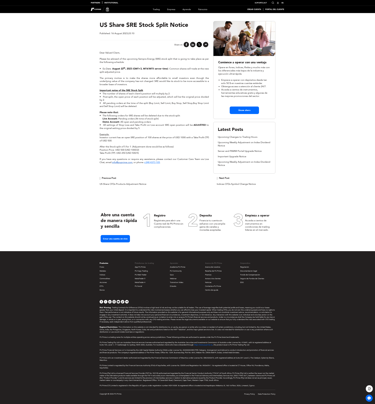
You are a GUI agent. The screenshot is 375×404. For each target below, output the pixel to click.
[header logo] (100, 9)
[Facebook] (186, 45)
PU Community (176, 271)
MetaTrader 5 (140, 278)
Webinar (173, 278)
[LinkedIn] (193, 45)
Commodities (105, 278)
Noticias (208, 282)
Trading (156, 9)
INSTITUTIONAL (111, 3)
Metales (103, 271)
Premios (208, 275)
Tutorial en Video (176, 282)
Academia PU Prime (177, 267)
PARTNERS (95, 3)
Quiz (172, 275)
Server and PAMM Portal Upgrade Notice (240, 151)
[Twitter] (199, 45)
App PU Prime (140, 267)
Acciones (103, 282)
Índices (102, 275)
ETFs (101, 286)
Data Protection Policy (266, 394)
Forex (102, 267)
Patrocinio (202, 9)
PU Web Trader (140, 275)
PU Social (138, 286)
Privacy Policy (249, 394)
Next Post (224, 178)
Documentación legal (248, 271)
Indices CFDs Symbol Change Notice (236, 184)
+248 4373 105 (152, 162)
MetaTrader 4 (140, 282)
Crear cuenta (254, 9)
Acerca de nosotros (212, 267)
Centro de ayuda (211, 290)
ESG (242, 282)
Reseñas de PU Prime (213, 271)
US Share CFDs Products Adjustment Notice (123, 184)
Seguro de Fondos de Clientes (252, 278)
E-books (173, 286)
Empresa (171, 9)
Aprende (187, 9)
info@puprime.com (122, 162)
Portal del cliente (274, 9)
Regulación (244, 267)
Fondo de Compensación (250, 275)
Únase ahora (244, 110)
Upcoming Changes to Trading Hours (237, 137)
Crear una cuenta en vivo (115, 238)
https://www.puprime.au (203, 345)
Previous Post (109, 178)
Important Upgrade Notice (232, 156)
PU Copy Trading (141, 271)
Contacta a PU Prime (213, 286)
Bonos (102, 290)
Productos (104, 263)
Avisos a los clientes (213, 278)
